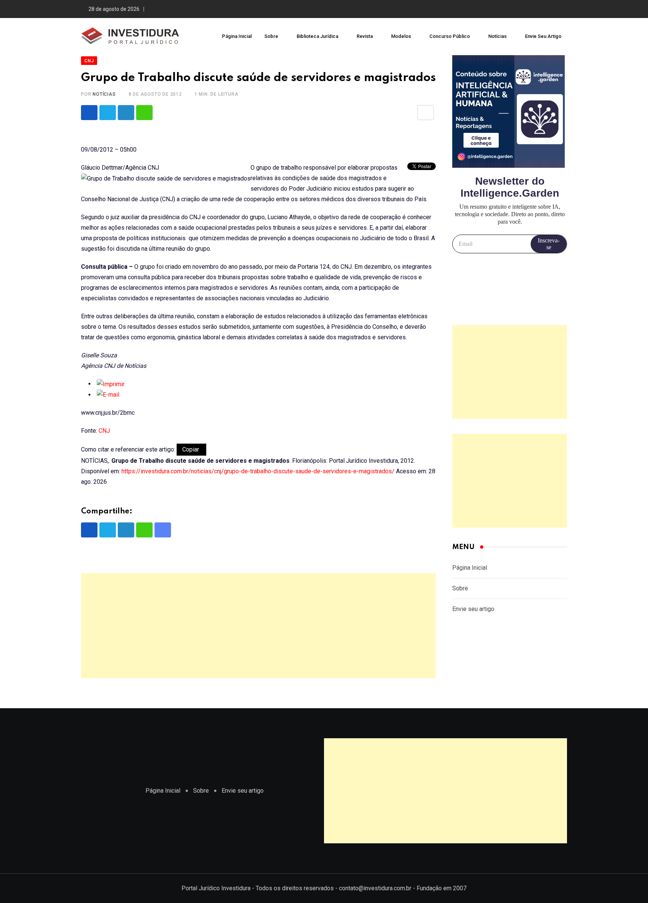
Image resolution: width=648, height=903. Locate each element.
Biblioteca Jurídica (317, 36)
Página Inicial (237, 36)
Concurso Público (449, 36)
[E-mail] (108, 394)
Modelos (401, 36)
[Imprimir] (110, 383)
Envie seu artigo (543, 36)
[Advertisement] (258, 625)
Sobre (271, 36)
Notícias (497, 36)
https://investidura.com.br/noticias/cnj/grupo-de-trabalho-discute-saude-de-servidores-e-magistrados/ (258, 471)
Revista (365, 36)
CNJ (104, 430)
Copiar (191, 449)
